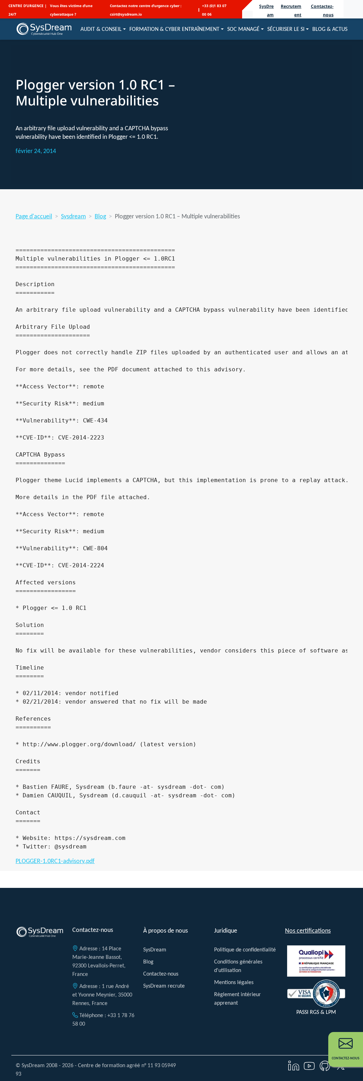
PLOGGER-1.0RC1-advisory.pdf (55, 861)
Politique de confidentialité (245, 949)
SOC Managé (243, 29)
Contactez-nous (160, 973)
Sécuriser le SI (286, 29)
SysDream (154, 949)
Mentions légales (233, 982)
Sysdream (73, 216)
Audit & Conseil (101, 29)
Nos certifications (308, 930)
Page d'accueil (34, 216)
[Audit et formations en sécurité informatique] (44, 29)
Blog (100, 216)
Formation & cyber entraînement (174, 29)
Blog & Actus (329, 29)
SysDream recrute (164, 985)
